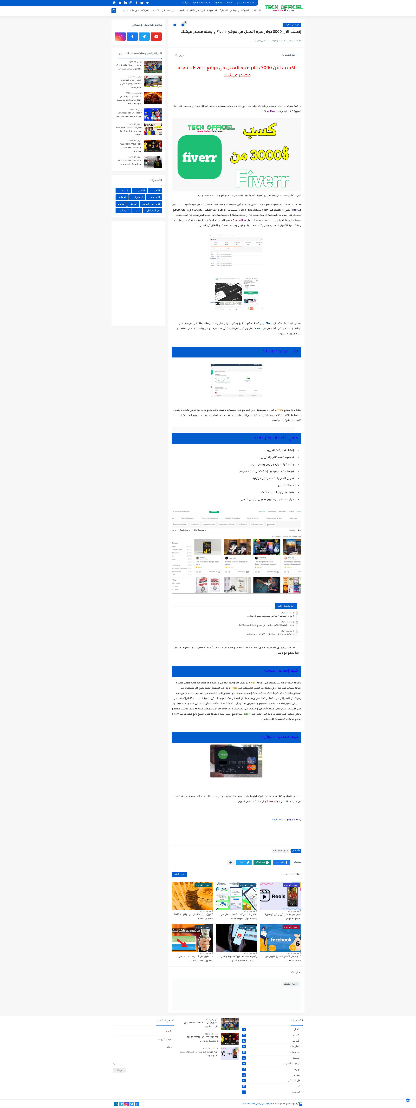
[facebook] (136, 3)
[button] (281, 862)
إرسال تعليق (290, 984)
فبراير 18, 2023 (135, 124)
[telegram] (120, 3)
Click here (277, 820)
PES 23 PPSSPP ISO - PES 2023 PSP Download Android (130, 148)
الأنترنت (257, 10)
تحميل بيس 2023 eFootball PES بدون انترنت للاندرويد (129, 67)
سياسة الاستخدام (245, 3)
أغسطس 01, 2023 (134, 93)
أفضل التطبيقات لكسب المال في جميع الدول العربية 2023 (266, 625)
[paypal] (114, 3)
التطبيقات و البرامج (240, 10)
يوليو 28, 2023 (136, 110)
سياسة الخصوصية (201, 3)
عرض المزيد (179, 874)
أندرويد (181, 10)
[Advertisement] (137, 272)
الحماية (224, 10)
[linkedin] (125, 3)
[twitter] (147, 3)
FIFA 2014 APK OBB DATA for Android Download (130, 162)
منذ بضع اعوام (286, 613)
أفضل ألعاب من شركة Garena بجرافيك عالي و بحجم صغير (131, 84)
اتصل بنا (218, 3)
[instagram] (131, 3)
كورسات (134, 10)
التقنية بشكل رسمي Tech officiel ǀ (258, 1104)
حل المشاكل (168, 10)
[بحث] (113, 10)
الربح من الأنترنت (196, 10)
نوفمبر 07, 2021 (135, 77)
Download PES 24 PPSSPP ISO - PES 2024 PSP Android (129, 115)
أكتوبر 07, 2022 (135, 62)
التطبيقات (155, 197)
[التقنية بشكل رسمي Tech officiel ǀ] (284, 8)
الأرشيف (185, 3)
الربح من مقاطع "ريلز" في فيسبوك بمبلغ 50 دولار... (270, 616)
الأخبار (156, 190)
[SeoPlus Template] (300, 1104)
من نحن (229, 3)
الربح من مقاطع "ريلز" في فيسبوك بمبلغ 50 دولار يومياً (199, 1054)
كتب (125, 10)
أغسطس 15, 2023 (210, 1049)
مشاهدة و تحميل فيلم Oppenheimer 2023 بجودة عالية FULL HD (129, 100)
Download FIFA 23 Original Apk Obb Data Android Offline (129, 131)
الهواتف (145, 10)
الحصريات (212, 10)
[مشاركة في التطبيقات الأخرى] (231, 862)
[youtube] (142, 3)
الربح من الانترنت (292, 25)
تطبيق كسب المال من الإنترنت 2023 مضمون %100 (270, 634)
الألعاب (155, 10)
